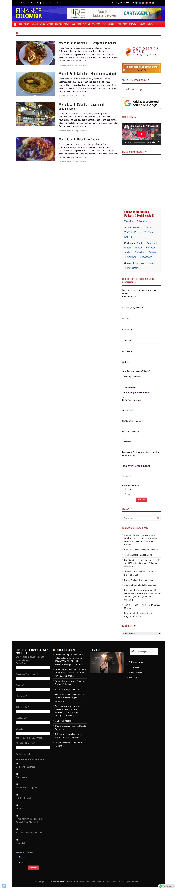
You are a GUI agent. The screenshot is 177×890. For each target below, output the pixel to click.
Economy (111, 24)
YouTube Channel (142, 227)
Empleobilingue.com (65, 649)
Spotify (139, 247)
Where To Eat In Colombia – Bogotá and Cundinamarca (81, 106)
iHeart (127, 247)
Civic (73, 24)
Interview (132, 24)
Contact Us (34, 3)
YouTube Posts (132, 232)
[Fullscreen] (157, 142)
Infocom (34, 24)
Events (150, 24)
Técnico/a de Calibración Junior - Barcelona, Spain (139, 573)
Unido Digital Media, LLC (120, 3)
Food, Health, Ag (83, 24)
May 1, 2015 (71, 161)
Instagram (132, 267)
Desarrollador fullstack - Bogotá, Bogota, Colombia (139, 615)
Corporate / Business (131, 399)
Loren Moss (83, 65)
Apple (140, 243)
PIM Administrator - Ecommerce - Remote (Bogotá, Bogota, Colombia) (70, 697)
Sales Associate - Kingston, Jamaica (141, 549)
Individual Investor (130, 431)
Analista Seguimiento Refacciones (140, 584)
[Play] (125, 142)
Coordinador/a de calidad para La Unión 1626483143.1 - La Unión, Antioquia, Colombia (142, 563)
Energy (26, 24)
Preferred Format (130, 485)
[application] (141, 134)
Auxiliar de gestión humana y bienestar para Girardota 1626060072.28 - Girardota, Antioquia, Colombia (68, 711)
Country (126, 318)
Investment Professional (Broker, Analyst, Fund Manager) (141, 454)
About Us (59, 3)
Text (128, 494)
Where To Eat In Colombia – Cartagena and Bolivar (87, 42)
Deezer (152, 252)
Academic (126, 441)
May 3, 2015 (71, 65)
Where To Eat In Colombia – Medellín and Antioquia (88, 73)
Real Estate (96, 24)
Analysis (142, 24)
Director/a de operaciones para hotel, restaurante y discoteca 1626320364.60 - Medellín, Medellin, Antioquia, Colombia (142, 595)
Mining (42, 24)
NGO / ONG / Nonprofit (132, 420)
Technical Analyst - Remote (67, 689)
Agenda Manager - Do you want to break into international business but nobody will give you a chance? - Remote (140, 539)
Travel (66, 24)
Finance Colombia (63, 881)
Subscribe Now (21, 3)
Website (128, 221)
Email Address (129, 296)
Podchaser (146, 257)
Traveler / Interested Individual (136, 465)
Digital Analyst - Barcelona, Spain (139, 579)
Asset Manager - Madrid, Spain (138, 554)
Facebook (138, 263)
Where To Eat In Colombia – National (79, 139)
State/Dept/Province (131, 376)
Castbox (131, 257)
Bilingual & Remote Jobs (136, 527)
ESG (104, 24)
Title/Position (128, 340)
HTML (129, 489)
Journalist (126, 476)
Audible (151, 243)
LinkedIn (152, 263)
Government (127, 410)
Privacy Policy (47, 3)
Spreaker (140, 252)
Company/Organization (133, 307)
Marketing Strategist (64, 720)
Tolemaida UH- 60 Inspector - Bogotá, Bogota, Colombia (68, 736)
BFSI (20, 24)
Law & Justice (122, 24)
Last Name (127, 351)
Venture (50, 24)
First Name (127, 329)
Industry (58, 24)
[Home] (15, 24)
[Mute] (153, 142)
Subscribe (142, 221)
